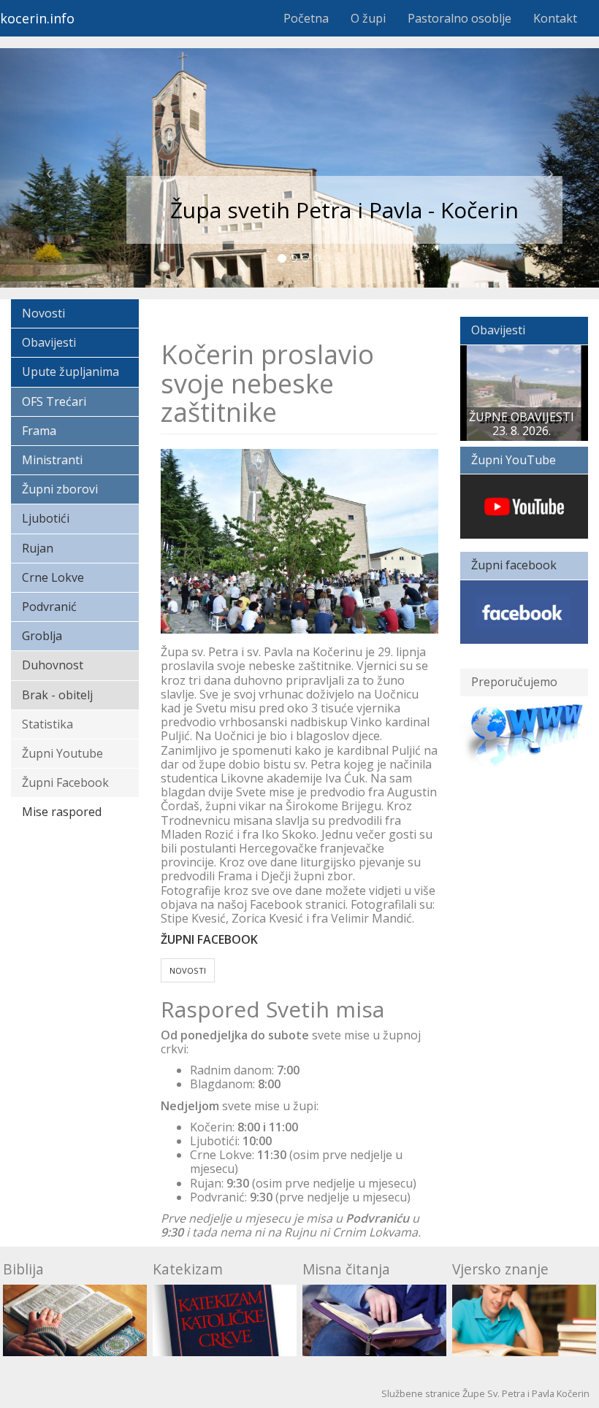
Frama (39, 431)
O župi (368, 18)
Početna (306, 18)
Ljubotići (45, 518)
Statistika (47, 724)
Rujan (37, 548)
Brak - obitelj (57, 695)
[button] (45, 168)
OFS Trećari (54, 401)
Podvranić (49, 607)
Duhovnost (52, 665)
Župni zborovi (60, 489)
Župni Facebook (65, 782)
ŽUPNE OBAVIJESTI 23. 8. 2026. (521, 424)
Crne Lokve (53, 577)
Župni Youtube (62, 753)
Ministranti (52, 460)
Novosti (43, 313)
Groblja (42, 636)
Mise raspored (62, 812)
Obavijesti (49, 342)
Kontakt (555, 18)
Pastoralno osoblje (459, 18)
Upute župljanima (70, 371)
